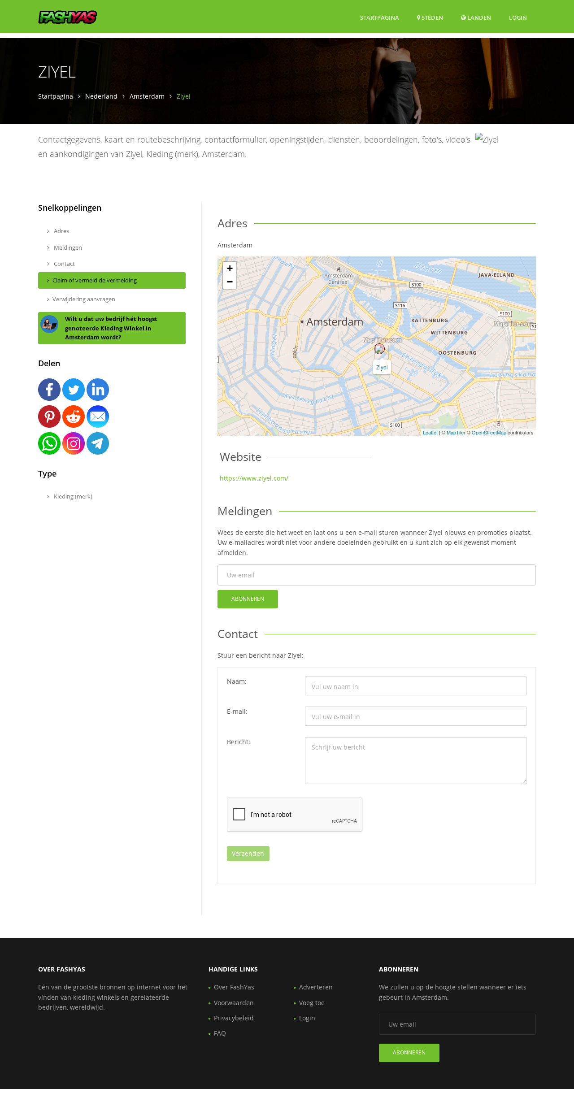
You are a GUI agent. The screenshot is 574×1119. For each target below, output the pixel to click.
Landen (478, 17)
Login (518, 17)
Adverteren (316, 987)
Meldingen (67, 247)
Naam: (237, 681)
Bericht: (238, 741)
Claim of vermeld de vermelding (94, 280)
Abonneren (247, 599)
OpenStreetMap (489, 432)
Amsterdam (147, 96)
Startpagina (379, 17)
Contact (63, 264)
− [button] (230, 281)
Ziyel (382, 367)
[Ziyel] (379, 348)
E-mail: (237, 711)
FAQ (220, 1033)
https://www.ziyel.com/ (254, 478)
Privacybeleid (234, 1018)
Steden (431, 17)
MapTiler (456, 432)
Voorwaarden (234, 1002)
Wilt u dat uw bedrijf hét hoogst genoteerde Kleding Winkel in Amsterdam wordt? (111, 328)
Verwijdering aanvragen (83, 299)
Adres (60, 231)
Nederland (101, 96)
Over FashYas (234, 987)
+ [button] (230, 268)
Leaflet (430, 432)
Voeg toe (312, 1002)
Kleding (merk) (72, 496)
